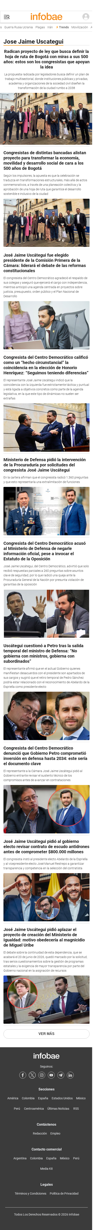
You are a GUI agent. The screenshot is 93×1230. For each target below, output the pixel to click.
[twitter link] (32, 1075)
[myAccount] (85, 16)
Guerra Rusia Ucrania (16, 27)
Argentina (20, 1158)
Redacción (40, 1133)
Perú (17, 1108)
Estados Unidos (62, 1098)
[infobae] (46, 17)
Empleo (55, 1133)
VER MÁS (46, 1034)
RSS (76, 1108)
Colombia (28, 1098)
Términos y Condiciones (30, 1193)
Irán (47, 27)
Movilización (77, 27)
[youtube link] (51, 1075)
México (81, 1098)
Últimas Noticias (58, 1108)
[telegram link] (60, 1075)
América (12, 1098)
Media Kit (46, 1168)
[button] (7, 17)
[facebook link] (22, 1075)
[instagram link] (41, 1075)
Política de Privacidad (64, 1193)
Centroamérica (34, 1108)
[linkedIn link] (70, 1075)
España (43, 1098)
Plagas (37, 27)
